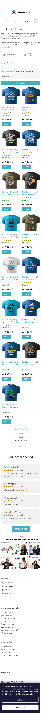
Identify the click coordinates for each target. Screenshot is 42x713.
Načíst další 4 (21, 429)
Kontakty (4, 621)
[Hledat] (6, 21)
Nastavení (20, 700)
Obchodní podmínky (8, 627)
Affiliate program (7, 633)
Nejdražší (29, 72)
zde (31, 694)
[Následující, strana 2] (21, 435)
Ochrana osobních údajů (9, 630)
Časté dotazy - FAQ (7, 624)
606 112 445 (9, 586)
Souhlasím (20, 707)
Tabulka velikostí (7, 647)
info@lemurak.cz (10, 583)
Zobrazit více (21, 529)
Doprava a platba (7, 612)
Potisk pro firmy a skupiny (10, 655)
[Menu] (35, 21)
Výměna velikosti (7, 615)
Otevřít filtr (21, 83)
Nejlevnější (20, 72)
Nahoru (22, 446)
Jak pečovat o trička (8, 652)
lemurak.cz (8, 590)
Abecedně (6, 76)
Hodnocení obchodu (21, 457)
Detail (6, 124)
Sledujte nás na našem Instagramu (21, 539)
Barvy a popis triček (8, 649)
